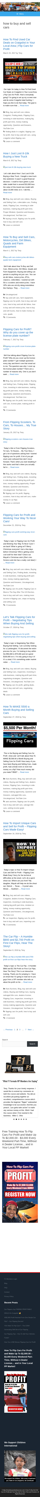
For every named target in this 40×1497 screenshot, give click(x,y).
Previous (8, 1030)
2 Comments (11, 317)
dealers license (18, 899)
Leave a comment (13, 141)
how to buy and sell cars (20, 135)
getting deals (29, 685)
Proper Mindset (9, 212)
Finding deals (17, 115)
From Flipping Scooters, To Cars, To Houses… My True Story (19, 425)
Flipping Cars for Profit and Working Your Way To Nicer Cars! (19, 518)
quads (10, 314)
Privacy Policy (9, 1296)
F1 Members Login (10, 1279)
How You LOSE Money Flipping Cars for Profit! (20, 1342)
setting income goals (16, 808)
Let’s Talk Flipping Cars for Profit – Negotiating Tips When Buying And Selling (19, 620)
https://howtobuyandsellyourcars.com (14, 1490)
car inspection (11, 918)
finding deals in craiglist (15, 132)
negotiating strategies (11, 678)
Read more (24, 106)
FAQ (5, 1288)
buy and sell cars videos (20, 112)
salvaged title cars (18, 795)
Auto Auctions (11, 779)
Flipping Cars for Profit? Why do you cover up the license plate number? (18, 332)
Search (5, 1040)
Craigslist (7, 115)
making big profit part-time (21, 209)
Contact (6, 1292)
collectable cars (23, 202)
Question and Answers (22, 125)
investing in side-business (13, 119)
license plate (16, 404)
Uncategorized (9, 215)
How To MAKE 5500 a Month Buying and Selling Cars (18, 709)
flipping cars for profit (26, 219)
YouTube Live (8, 128)
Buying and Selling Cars (19, 782)
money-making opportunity (18, 484)
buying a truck (11, 219)
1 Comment (10, 1018)
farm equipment (26, 298)
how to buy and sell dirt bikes (19, 304)
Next (31, 1030)
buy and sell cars (12, 298)
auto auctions (11, 802)
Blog (7, 112)
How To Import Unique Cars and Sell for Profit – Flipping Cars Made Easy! (19, 826)
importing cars (29, 921)
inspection (21, 672)
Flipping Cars (28, 115)
